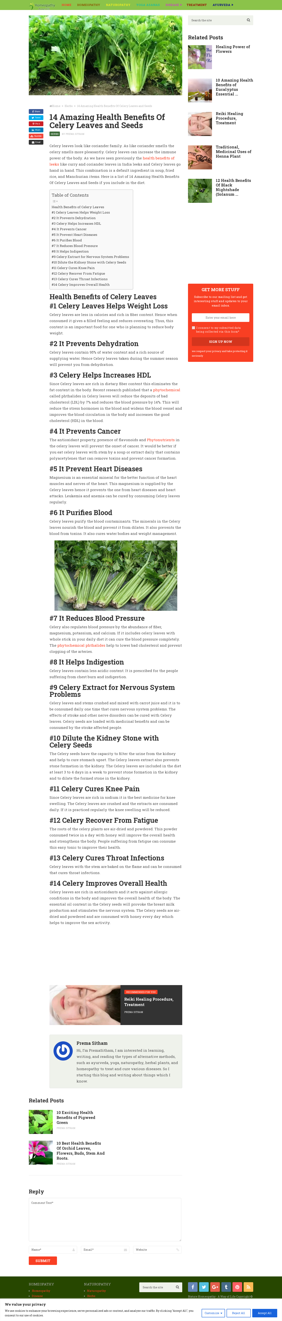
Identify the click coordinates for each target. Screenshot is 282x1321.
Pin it (37, 124)
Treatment (197, 5)
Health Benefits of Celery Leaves (78, 207)
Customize (212, 1313)
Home (66, 5)
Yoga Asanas (148, 5)
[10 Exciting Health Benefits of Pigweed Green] (41, 1122)
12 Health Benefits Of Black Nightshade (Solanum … (233, 187)
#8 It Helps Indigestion (70, 251)
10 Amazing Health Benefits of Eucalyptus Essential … (234, 87)
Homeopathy (88, 5)
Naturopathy (118, 5)
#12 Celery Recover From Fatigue (78, 273)
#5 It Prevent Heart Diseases (74, 234)
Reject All (238, 1313)
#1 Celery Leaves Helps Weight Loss (81, 212)
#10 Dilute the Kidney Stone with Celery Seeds (89, 262)
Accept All (265, 1313)
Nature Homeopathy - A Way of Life (212, 1296)
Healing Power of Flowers (233, 49)
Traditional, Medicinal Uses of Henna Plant (233, 151)
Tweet (37, 117)
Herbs (55, 133)
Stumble (38, 136)
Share (37, 111)
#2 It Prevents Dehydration (74, 218)
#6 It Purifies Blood (67, 240)
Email (37, 142)
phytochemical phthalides (81, 645)
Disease (172, 5)
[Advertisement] (78, 954)
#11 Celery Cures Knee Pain (73, 268)
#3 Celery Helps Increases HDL (76, 223)
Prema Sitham (75, 133)
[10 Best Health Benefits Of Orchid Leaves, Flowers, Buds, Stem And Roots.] (41, 1153)
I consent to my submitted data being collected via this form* (218, 329)
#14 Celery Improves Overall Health (81, 284)
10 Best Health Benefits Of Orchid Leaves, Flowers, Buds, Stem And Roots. (81, 1151)
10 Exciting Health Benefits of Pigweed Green (76, 1117)
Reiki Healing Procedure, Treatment (229, 118)
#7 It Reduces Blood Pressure (75, 246)
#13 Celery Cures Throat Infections (80, 279)
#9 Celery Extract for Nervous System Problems (90, 256)
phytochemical (166, 389)
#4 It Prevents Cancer (69, 229)
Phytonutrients (161, 439)
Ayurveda (221, 5)
